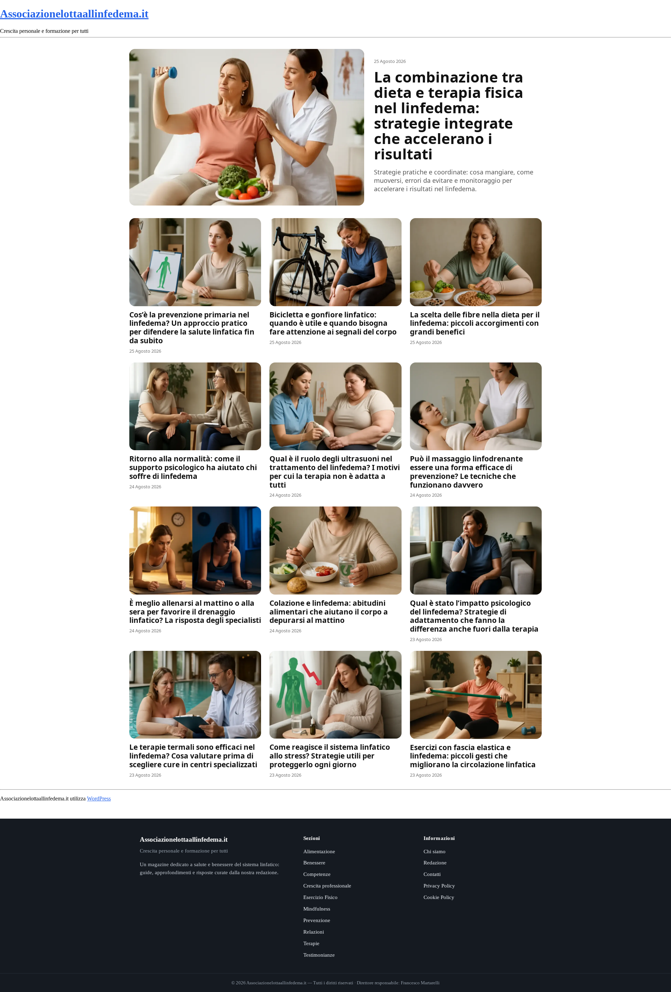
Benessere (314, 862)
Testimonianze (319, 955)
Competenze (317, 874)
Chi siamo (435, 851)
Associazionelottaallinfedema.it (74, 13)
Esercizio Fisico (320, 897)
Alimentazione (319, 851)
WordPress (99, 798)
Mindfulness (316, 909)
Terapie (311, 943)
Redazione (435, 862)
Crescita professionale (327, 886)
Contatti (432, 874)
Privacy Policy (439, 886)
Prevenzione (316, 920)
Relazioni (313, 932)
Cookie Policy (439, 897)
